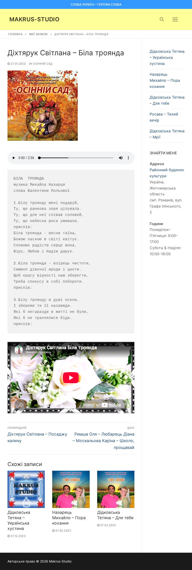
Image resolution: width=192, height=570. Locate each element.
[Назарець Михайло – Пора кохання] (70, 489)
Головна (15, 34)
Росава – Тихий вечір (164, 117)
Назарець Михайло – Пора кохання (69, 518)
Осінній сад (42, 63)
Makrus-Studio (34, 19)
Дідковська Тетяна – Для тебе (115, 515)
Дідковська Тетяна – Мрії (167, 134)
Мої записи (38, 34)
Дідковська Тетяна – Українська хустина (18, 520)
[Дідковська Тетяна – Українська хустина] (26, 489)
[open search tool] (162, 19)
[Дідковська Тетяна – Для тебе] (115, 489)
